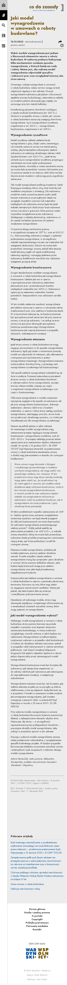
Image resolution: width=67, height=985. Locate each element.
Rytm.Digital (42, 979)
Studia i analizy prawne (37, 912)
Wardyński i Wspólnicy (40, 970)
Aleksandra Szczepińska (41, 818)
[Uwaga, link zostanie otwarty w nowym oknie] (37, 953)
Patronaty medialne (37, 926)
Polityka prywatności (37, 922)
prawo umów (18, 45)
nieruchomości (33, 41)
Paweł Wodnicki (40, 975)
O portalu (37, 916)
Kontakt (37, 929)
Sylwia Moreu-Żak (37, 800)
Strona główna (37, 909)
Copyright (37, 919)
